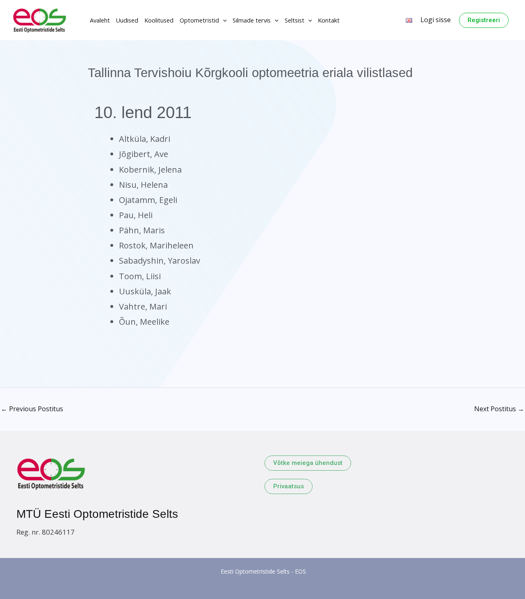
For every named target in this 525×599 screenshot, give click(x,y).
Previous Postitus (32, 408)
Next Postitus (499, 408)
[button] (223, 20)
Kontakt (329, 20)
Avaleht (100, 20)
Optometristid (199, 20)
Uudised (127, 20)
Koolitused (158, 20)
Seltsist (294, 20)
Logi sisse (435, 19)
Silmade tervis (252, 20)
